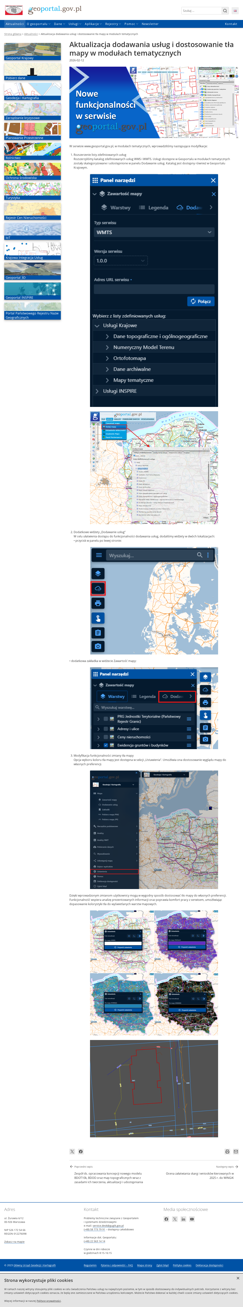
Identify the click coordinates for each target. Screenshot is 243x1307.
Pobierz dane (15, 78)
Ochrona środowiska (21, 178)
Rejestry (111, 24)
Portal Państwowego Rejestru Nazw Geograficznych (32, 315)
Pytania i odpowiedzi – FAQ (117, 1265)
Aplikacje (92, 24)
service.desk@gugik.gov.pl (108, 1225)
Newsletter (150, 24)
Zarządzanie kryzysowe (23, 118)
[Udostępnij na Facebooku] (81, 1151)
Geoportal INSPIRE (19, 297)
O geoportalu (37, 24)
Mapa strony (144, 1265)
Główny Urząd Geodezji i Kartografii (35, 1265)
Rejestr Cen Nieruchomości (26, 217)
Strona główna (12, 34)
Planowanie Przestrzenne (24, 138)
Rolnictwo (13, 158)
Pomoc (130, 24)
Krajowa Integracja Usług (24, 257)
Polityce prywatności (49, 1301)
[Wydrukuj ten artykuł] (227, 1151)
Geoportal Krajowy (19, 58)
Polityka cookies (182, 1265)
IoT (11, 237)
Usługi (74, 24)
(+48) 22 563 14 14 (94, 1241)
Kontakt (231, 24)
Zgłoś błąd (162, 1265)
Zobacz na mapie (14, 1241)
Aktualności (15, 24)
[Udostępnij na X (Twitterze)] (72, 1151)
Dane (58, 24)
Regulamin (90, 1265)
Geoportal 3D (16, 277)
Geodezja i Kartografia (22, 98)
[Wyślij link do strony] (236, 1151)
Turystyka (13, 198)
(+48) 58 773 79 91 (94, 1229)
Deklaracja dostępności (209, 1265)
